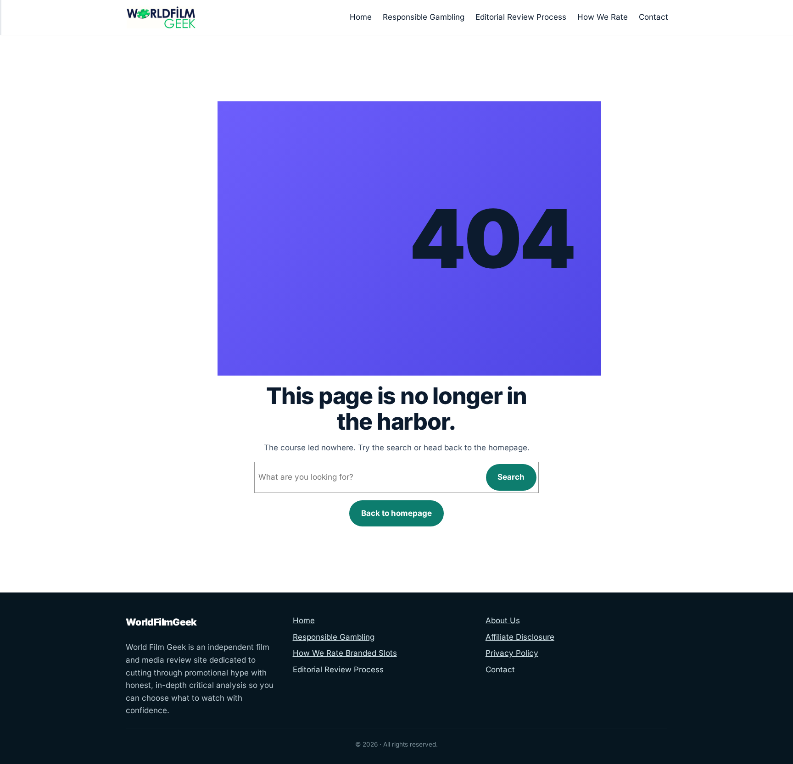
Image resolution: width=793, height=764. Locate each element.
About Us (503, 620)
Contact (500, 669)
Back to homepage (396, 513)
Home (304, 620)
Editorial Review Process (338, 669)
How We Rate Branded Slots (345, 653)
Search (511, 477)
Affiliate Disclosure (520, 637)
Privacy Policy (512, 653)
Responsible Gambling (333, 637)
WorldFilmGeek (161, 622)
